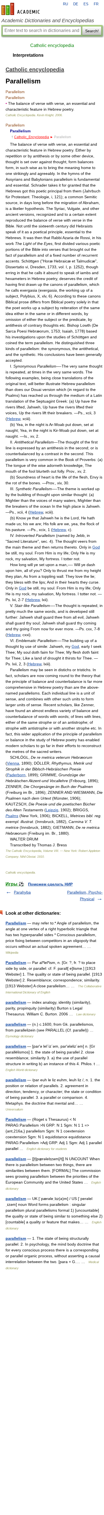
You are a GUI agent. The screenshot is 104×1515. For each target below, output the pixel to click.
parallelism (16, 1002)
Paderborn (16, 775)
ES (85, 4)
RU (65, 4)
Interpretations (28, 55)
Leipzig (52, 810)
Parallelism (16, 923)
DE (75, 4)
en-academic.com (21, 9)
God (96, 547)
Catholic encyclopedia (52, 45)
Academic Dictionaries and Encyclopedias (47, 20)
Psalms (12, 816)
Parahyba (22, 892)
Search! (92, 31)
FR (96, 4)
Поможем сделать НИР (50, 884)
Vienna (13, 763)
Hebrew (13, 418)
